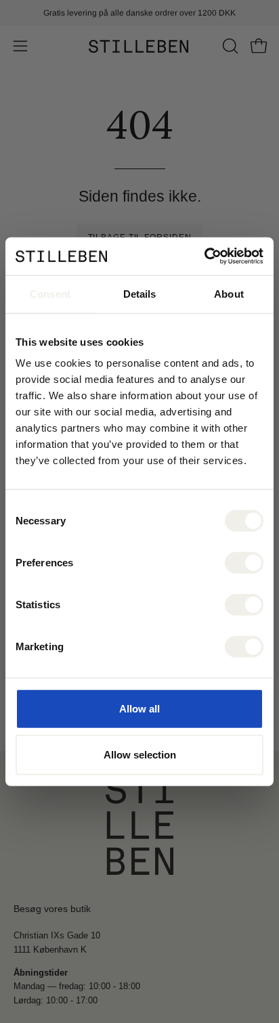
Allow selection (140, 754)
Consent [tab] (50, 293)
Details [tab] (139, 293)
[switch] (244, 563)
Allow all (139, 708)
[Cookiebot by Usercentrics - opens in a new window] (204, 256)
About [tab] (229, 293)
